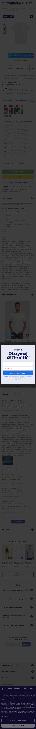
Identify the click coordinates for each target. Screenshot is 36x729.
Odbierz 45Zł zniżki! (18, 373)
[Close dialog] (33, 347)
